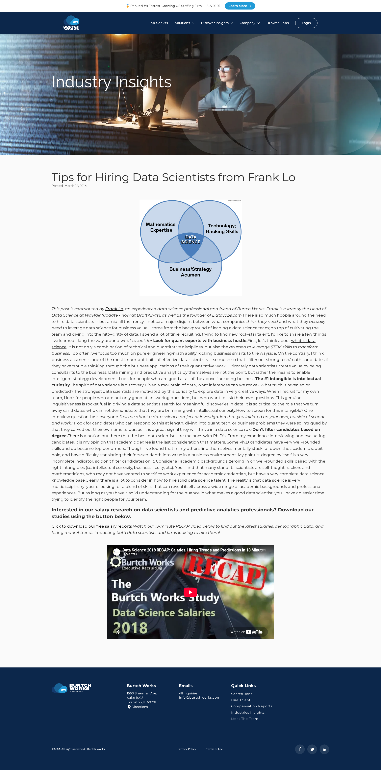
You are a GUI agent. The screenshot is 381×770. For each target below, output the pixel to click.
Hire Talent (241, 700)
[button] (185, 22)
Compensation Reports (251, 706)
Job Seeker (159, 23)
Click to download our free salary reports (92, 526)
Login (306, 23)
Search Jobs (241, 694)
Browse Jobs (278, 23)
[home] (71, 23)
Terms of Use (214, 749)
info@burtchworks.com (199, 697)
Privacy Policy (186, 749)
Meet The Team (244, 719)
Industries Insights (248, 712)
